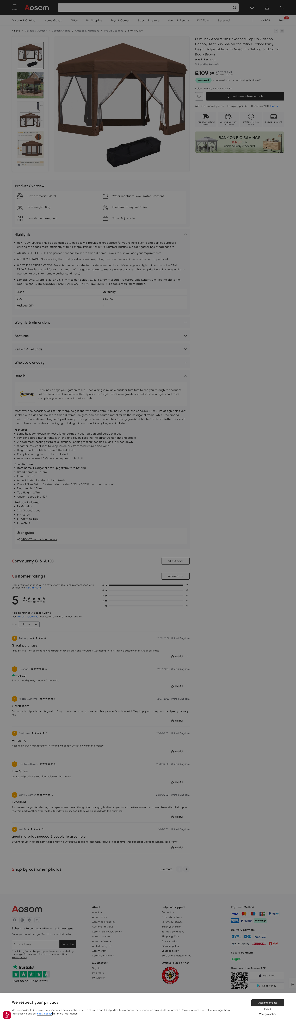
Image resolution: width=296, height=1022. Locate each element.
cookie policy (44, 1013)
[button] (7, 1015)
